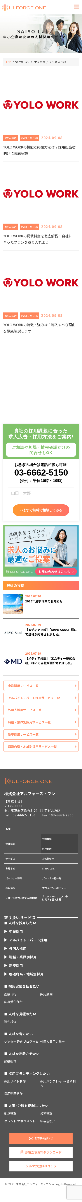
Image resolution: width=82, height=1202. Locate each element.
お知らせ (10, 868)
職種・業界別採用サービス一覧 (29, 722)
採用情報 (10, 888)
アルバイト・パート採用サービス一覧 (34, 698)
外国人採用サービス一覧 (25, 710)
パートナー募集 (13, 878)
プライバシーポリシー (54, 888)
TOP (7, 829)
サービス (10, 858)
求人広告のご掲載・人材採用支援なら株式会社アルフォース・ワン (24, 7)
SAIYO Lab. (48, 868)
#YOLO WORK (29, 138)
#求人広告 (11, 138)
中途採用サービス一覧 (23, 685)
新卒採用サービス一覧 (23, 734)
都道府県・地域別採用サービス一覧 (32, 746)
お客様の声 (48, 858)
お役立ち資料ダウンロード (43, 1152)
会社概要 (10, 843)
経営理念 (47, 848)
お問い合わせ (44, 1138)
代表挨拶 (47, 839)
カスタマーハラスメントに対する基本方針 (55, 898)
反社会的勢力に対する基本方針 (21, 898)
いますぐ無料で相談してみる (41, 510)
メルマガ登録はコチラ (41, 1166)
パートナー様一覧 (51, 878)
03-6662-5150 (41, 472)
